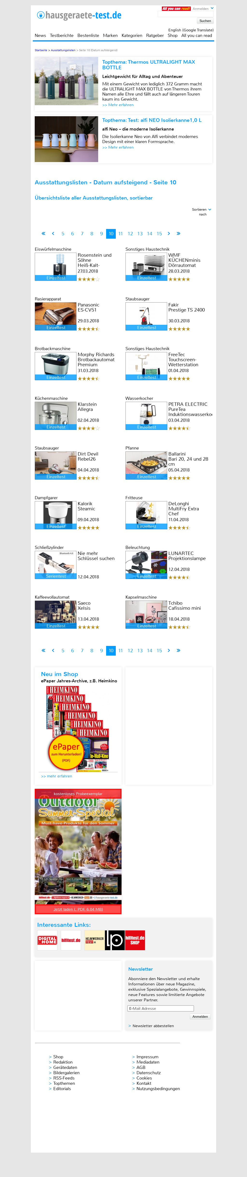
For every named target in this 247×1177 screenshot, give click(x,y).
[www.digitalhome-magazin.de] (47, 954)
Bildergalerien (66, 1073)
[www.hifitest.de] (71, 954)
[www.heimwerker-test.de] (94, 954)
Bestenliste (88, 35)
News (40, 35)
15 (159, 234)
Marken (110, 35)
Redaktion (63, 1062)
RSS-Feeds (64, 1078)
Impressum (147, 1057)
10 (111, 234)
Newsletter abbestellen (153, 1025)
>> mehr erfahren (56, 776)
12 (130, 234)
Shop (173, 35)
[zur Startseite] (85, 16)
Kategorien (132, 35)
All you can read (196, 35)
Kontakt (144, 1083)
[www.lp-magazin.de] (115, 954)
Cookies (144, 1078)
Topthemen (64, 1083)
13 (140, 234)
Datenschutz (149, 1073)
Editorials (62, 1089)
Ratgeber (155, 35)
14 (149, 234)
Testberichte (62, 35)
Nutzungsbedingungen (158, 1089)
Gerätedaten (65, 1067)
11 (120, 234)
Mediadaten (148, 1062)
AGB (141, 1067)
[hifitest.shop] (135, 954)
